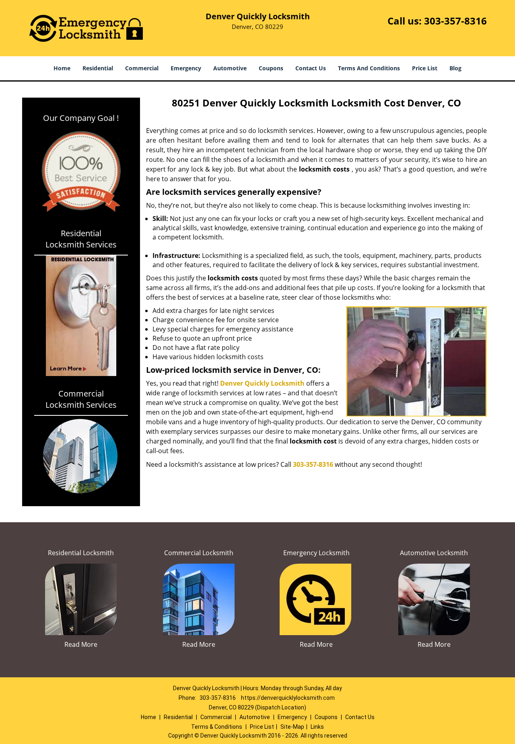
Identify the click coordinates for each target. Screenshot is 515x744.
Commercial (142, 68)
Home (62, 68)
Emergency (186, 68)
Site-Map (292, 727)
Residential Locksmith (81, 552)
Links (317, 727)
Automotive (230, 68)
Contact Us (310, 68)
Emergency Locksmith (316, 552)
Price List (424, 68)
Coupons (271, 68)
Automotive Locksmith (434, 552)
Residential (97, 68)
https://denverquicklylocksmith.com (288, 698)
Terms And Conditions (369, 68)
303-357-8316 (455, 20)
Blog (455, 68)
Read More (80, 644)
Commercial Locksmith (198, 552)
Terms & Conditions (216, 727)
